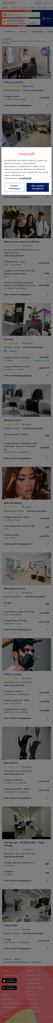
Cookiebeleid (25, 178)
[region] (26, 171)
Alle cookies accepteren (37, 187)
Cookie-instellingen (14, 187)
